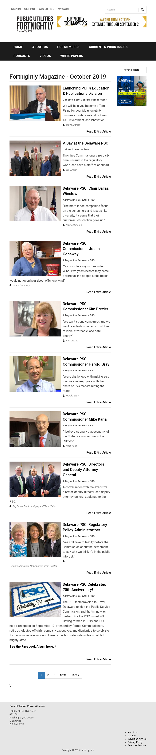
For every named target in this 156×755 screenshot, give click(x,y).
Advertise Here (131, 70)
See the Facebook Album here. (33, 646)
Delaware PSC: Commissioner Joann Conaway (81, 248)
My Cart (64, 8)
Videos (45, 56)
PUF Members (68, 47)
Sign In (16, 8)
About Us (40, 47)
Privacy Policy (135, 742)
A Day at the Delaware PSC (85, 143)
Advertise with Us (137, 739)
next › (64, 675)
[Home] (30, 24)
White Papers (71, 56)
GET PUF (30, 8)
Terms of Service (137, 745)
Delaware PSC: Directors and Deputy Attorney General (83, 469)
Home (18, 47)
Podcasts (22, 56)
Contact (132, 735)
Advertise (46, 8)
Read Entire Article (98, 131)
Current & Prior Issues (108, 47)
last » (76, 675)
